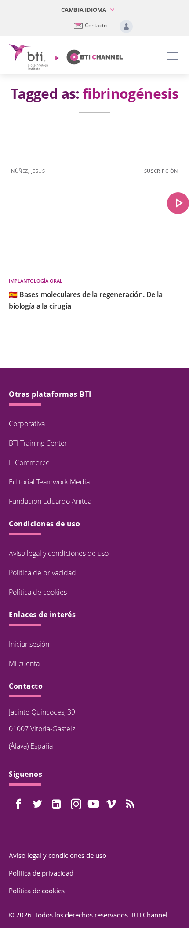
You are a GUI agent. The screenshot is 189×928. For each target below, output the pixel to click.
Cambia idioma (84, 10)
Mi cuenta (24, 663)
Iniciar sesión (29, 644)
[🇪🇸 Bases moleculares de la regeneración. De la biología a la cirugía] (178, 203)
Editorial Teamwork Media (49, 482)
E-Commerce (29, 462)
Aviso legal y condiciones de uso (59, 553)
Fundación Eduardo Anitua (50, 501)
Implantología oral (35, 280)
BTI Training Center (38, 443)
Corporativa (27, 424)
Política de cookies (38, 592)
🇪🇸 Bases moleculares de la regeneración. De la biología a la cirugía (86, 300)
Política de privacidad (42, 573)
